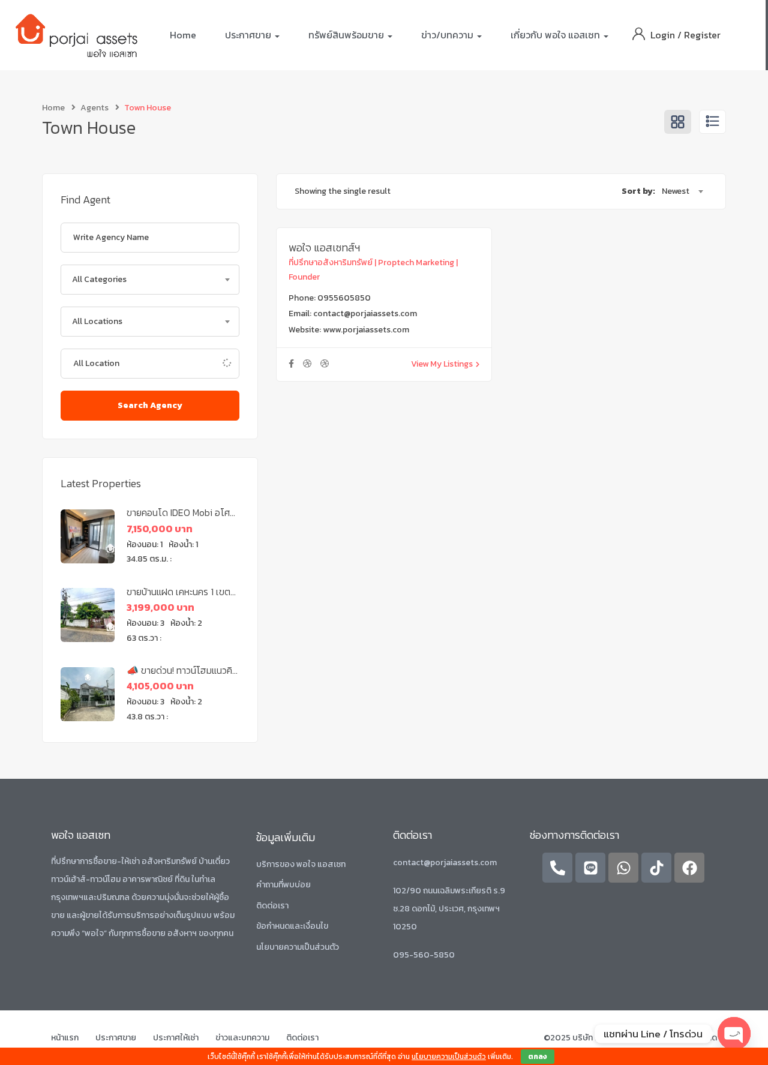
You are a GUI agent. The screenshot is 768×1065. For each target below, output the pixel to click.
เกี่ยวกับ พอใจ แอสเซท (556, 35)
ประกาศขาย (249, 35)
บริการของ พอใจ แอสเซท (301, 864)
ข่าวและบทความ (242, 1037)
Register (702, 35)
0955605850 (344, 298)
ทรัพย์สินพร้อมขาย (347, 35)
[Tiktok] (656, 868)
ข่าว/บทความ (448, 35)
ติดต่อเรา (272, 905)
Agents (94, 107)
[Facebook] (689, 868)
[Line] (590, 868)
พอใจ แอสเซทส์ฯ (324, 247)
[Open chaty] (734, 1033)
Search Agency (150, 405)
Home (183, 35)
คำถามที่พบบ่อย (283, 884)
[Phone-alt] (557, 868)
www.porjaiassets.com (366, 329)
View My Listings (442, 364)
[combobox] (150, 280)
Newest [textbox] (675, 191)
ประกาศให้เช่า (176, 1037)
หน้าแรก (65, 1037)
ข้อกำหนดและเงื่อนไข (292, 926)
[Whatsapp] (623, 868)
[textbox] (150, 279)
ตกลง (537, 1056)
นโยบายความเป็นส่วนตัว (297, 947)
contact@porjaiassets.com (365, 313)
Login (663, 35)
